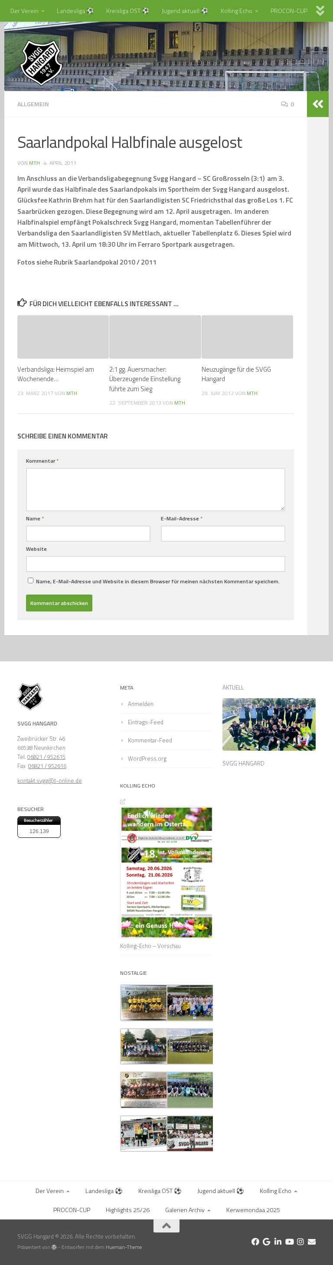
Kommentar (42, 461)
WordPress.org (147, 758)
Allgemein (33, 103)
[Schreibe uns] (312, 1241)
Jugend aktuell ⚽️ (185, 10)
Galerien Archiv (185, 1209)
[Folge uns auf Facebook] (255, 1241)
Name (35, 518)
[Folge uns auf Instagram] (300, 1241)
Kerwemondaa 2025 (253, 1209)
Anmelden (140, 704)
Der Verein (24, 10)
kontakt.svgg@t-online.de (49, 780)
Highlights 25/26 (128, 1209)
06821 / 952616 (47, 766)
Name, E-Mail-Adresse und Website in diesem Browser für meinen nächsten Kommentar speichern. (158, 581)
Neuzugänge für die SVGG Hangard (236, 374)
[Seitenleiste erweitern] (318, 104)
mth (34, 163)
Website (36, 549)
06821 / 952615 (46, 756)
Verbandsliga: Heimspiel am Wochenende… (55, 374)
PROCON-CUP (289, 10)
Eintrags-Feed (145, 722)
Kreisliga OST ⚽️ (128, 10)
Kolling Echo (236, 10)
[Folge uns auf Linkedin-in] (278, 1241)
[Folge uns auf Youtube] (289, 1241)
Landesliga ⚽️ (75, 10)
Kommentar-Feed (150, 740)
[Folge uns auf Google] (267, 1241)
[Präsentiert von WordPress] (54, 1247)
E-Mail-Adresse (181, 518)
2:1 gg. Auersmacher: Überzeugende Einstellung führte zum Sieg (144, 379)
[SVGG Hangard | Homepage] (41, 63)
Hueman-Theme (124, 1247)
